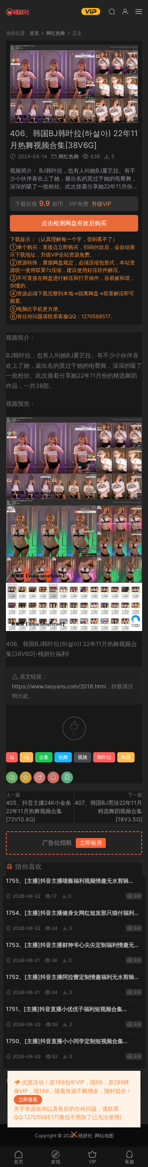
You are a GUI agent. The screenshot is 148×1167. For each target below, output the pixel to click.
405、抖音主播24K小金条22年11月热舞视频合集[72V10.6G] (38, 811)
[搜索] (111, 11)
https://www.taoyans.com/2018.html (59, 686)
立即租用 (91, 842)
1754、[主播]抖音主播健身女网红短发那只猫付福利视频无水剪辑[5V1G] (73, 913)
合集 (44, 757)
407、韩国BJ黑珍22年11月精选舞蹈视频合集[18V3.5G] (108, 811)
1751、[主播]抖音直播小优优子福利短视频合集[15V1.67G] (64, 1009)
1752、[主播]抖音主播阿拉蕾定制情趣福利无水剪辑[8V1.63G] (70, 977)
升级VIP (101, 204)
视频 (82, 757)
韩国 (126, 757)
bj (12, 757)
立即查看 (28, 1099)
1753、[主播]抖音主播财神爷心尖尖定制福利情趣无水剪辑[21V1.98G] (73, 945)
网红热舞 (68, 156)
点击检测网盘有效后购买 (74, 223)
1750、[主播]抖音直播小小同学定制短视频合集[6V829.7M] (64, 1042)
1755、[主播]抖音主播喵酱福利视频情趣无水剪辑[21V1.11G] (67, 881)
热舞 (63, 757)
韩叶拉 (104, 757)
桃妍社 (85, 1135)
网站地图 (104, 1135)
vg (26, 757)
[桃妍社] (18, 12)
